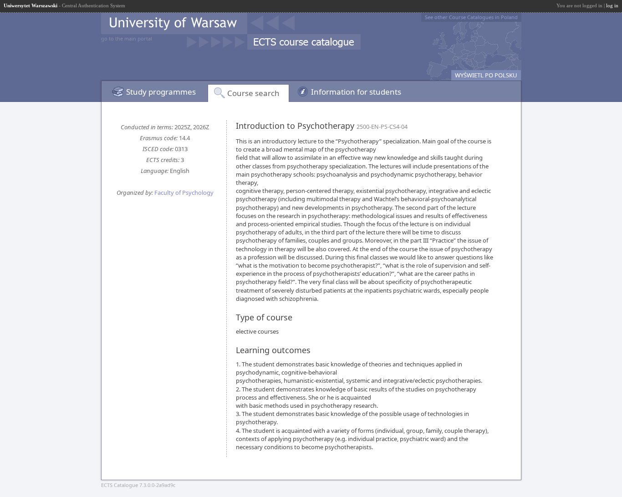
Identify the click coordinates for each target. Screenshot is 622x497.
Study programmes (161, 91)
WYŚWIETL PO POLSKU (486, 75)
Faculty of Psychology (184, 192)
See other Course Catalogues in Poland (471, 17)
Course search (253, 93)
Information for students (356, 91)
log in (612, 5)
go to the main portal (126, 38)
